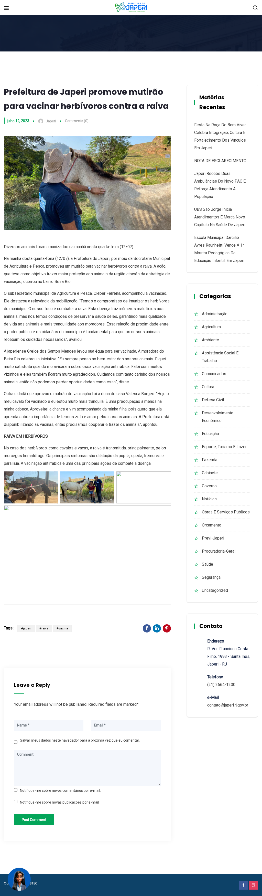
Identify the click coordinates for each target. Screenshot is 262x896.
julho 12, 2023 (18, 121)
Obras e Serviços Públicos (226, 512)
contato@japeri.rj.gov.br (227, 705)
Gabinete (210, 472)
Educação (210, 433)
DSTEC (33, 883)
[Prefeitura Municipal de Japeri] (131, 7)
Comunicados (214, 373)
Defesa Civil (213, 399)
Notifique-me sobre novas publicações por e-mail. (60, 802)
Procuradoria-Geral (218, 551)
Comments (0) (77, 121)
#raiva (43, 628)
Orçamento (211, 525)
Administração (214, 313)
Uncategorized (215, 590)
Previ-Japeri (213, 538)
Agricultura (211, 326)
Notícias (209, 499)
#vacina (62, 628)
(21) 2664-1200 (221, 684)
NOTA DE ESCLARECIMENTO (220, 160)
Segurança (211, 577)
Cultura (208, 386)
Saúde (207, 564)
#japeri (26, 628)
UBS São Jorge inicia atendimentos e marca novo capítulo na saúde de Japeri (219, 217)
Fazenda (209, 459)
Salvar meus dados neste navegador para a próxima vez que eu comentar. (80, 740)
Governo (209, 485)
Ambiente (210, 340)
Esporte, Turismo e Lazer (224, 446)
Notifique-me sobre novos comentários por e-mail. (60, 790)
